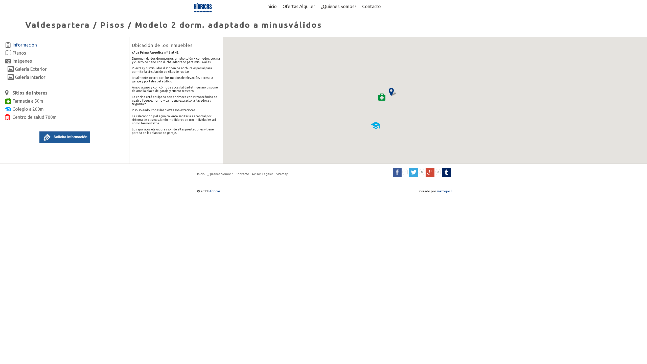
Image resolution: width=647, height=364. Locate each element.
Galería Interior (30, 77)
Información (24, 44)
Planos (19, 52)
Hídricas (214, 191)
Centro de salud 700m (34, 117)
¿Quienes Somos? (338, 6)
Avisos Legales (262, 174)
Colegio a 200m (28, 108)
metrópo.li (444, 191)
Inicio (271, 6)
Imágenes (22, 60)
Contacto (371, 6)
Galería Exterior (31, 69)
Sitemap (282, 174)
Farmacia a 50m (27, 100)
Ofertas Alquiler (299, 6)
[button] (64, 142)
